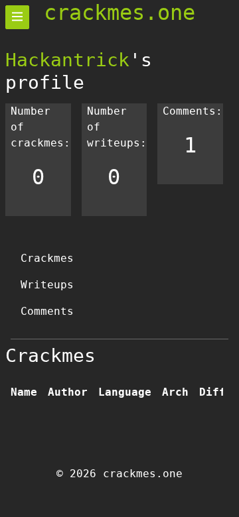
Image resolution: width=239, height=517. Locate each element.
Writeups (47, 284)
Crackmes (47, 258)
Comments (47, 311)
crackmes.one (119, 12)
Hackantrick (67, 60)
